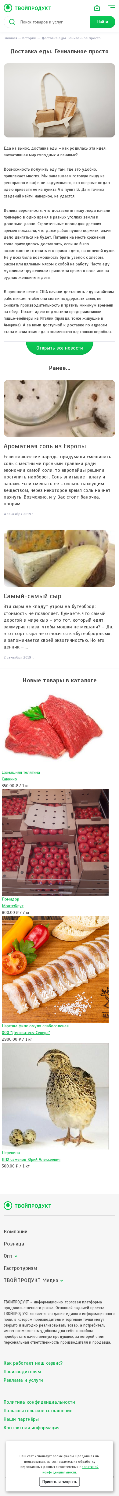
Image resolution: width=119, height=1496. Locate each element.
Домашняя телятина (21, 772)
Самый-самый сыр (32, 596)
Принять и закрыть (59, 1481)
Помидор (10, 899)
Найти (102, 21)
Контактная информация (32, 1428)
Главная (10, 38)
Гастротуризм (20, 1268)
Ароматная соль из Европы (45, 446)
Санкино (9, 779)
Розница (14, 1244)
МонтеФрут (12, 905)
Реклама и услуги (23, 1380)
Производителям (22, 1372)
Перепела (11, 1152)
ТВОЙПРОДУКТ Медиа (31, 1280)
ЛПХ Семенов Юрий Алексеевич (31, 1159)
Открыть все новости (59, 348)
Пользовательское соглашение (38, 1411)
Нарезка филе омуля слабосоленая (35, 1026)
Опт (8, 1256)
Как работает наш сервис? (33, 1363)
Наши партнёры (21, 1419)
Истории (29, 38)
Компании (15, 1231)
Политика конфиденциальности (39, 1402)
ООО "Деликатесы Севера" (26, 1032)
